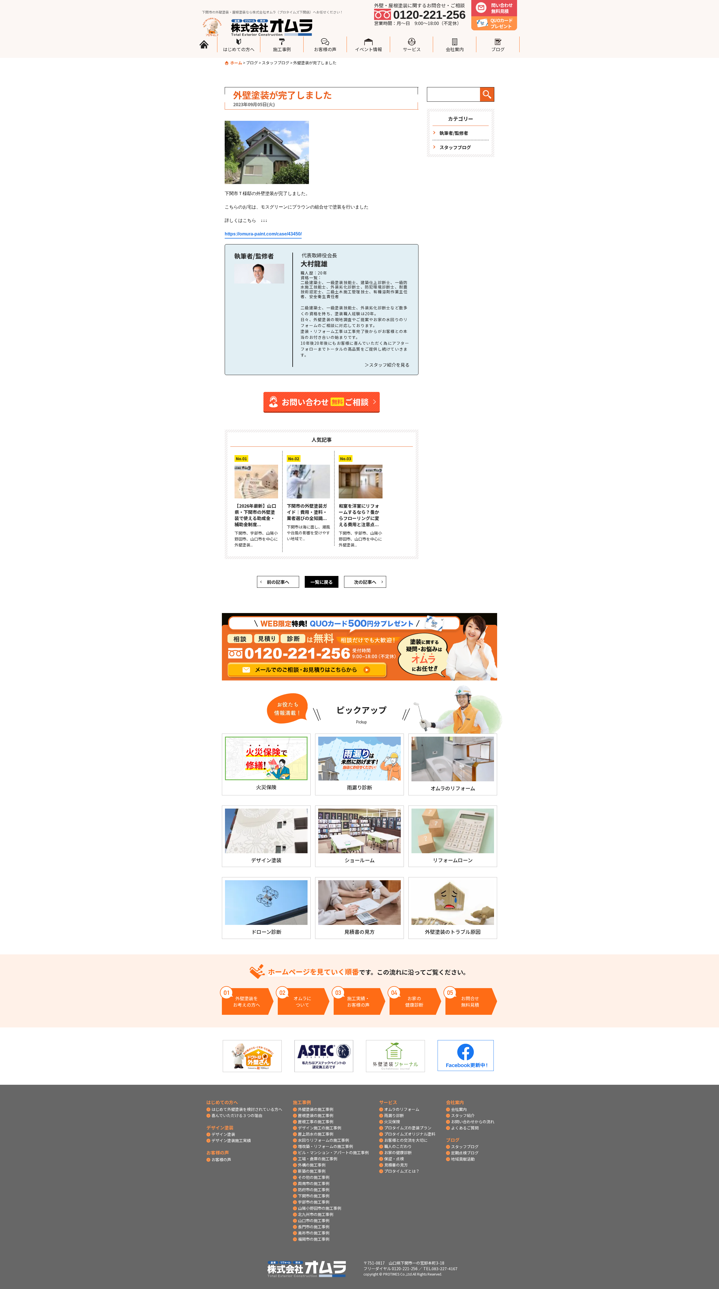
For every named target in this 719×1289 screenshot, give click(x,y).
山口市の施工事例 (313, 1220)
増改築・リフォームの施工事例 (325, 1146)
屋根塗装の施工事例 (315, 1115)
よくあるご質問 (465, 1128)
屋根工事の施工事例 (315, 1121)
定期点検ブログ (465, 1153)
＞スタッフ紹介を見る (387, 364)
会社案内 (459, 1109)
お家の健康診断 (398, 1152)
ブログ (252, 62)
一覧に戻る (321, 581)
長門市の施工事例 (313, 1226)
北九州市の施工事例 (315, 1214)
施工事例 (302, 1102)
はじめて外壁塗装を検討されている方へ (246, 1109)
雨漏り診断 (394, 1115)
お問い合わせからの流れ (472, 1121)
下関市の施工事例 (313, 1196)
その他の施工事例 (313, 1177)
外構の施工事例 (312, 1165)
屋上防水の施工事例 (315, 1134)
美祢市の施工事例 (313, 1233)
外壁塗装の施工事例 (315, 1109)
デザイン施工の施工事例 (319, 1128)
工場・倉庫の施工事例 (317, 1158)
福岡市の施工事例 (313, 1239)
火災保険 (392, 1121)
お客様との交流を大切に (405, 1140)
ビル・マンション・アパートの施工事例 (333, 1152)
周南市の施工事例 (313, 1183)
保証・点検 (394, 1158)
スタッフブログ (275, 62)
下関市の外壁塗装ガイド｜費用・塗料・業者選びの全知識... (307, 512)
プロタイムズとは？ (402, 1171)
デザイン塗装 (223, 1134)
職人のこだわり (398, 1146)
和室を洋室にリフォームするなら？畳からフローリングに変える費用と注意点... (359, 515)
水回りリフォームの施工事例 (323, 1140)
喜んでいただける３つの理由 (236, 1115)
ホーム (236, 62)
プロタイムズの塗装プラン (407, 1128)
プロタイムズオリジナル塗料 (409, 1134)
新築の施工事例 (312, 1171)
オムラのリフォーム (401, 1109)
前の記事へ (278, 581)
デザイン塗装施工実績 (231, 1140)
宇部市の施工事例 (313, 1202)
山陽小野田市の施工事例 (319, 1208)
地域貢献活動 (463, 1159)
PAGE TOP (705, 696)
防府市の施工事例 (313, 1189)
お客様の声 (221, 1159)
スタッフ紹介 (463, 1115)
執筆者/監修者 (454, 133)
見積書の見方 (396, 1165)
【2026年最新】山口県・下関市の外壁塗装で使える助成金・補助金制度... (255, 515)
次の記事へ (365, 581)
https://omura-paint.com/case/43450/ (263, 234)
